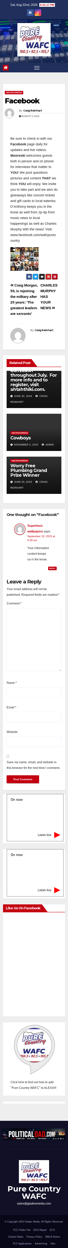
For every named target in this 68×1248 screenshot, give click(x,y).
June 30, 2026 (23, 396)
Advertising (41, 1243)
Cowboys (20, 438)
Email (11, 707)
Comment (14, 603)
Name (12, 682)
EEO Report (40, 1230)
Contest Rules (15, 1236)
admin (49, 444)
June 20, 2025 (23, 482)
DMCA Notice (52, 1236)
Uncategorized (14, 92)
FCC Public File (21, 1230)
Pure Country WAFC (34, 1192)
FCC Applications (22, 1243)
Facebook (22, 100)
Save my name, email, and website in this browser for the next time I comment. (33, 765)
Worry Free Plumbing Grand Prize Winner (28, 470)
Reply (52, 568)
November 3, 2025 (26, 444)
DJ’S (52, 1230)
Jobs (52, 1243)
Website (12, 732)
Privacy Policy (34, 1236)
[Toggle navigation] (37, 67)
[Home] (5, 67)
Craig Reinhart (32, 110)
